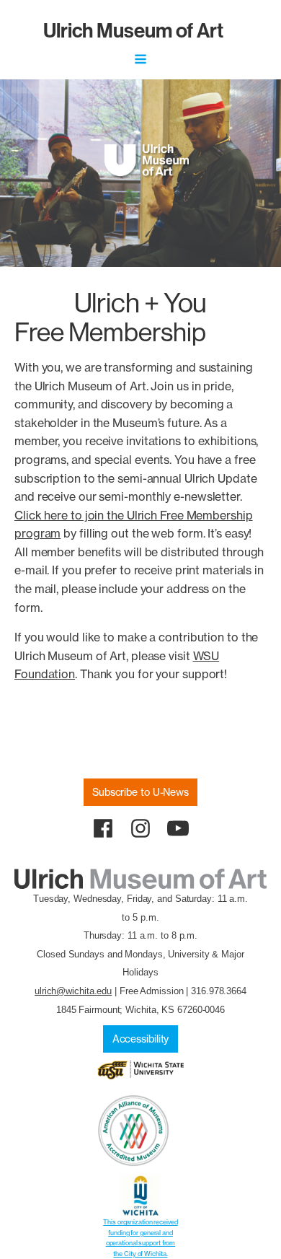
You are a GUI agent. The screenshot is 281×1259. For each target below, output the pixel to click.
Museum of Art (133, 30)
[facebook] (103, 828)
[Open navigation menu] (140, 60)
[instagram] (140, 828)
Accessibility (140, 1038)
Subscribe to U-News (140, 792)
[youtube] (178, 828)
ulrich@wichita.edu (73, 991)
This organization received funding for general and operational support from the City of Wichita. (140, 1237)
